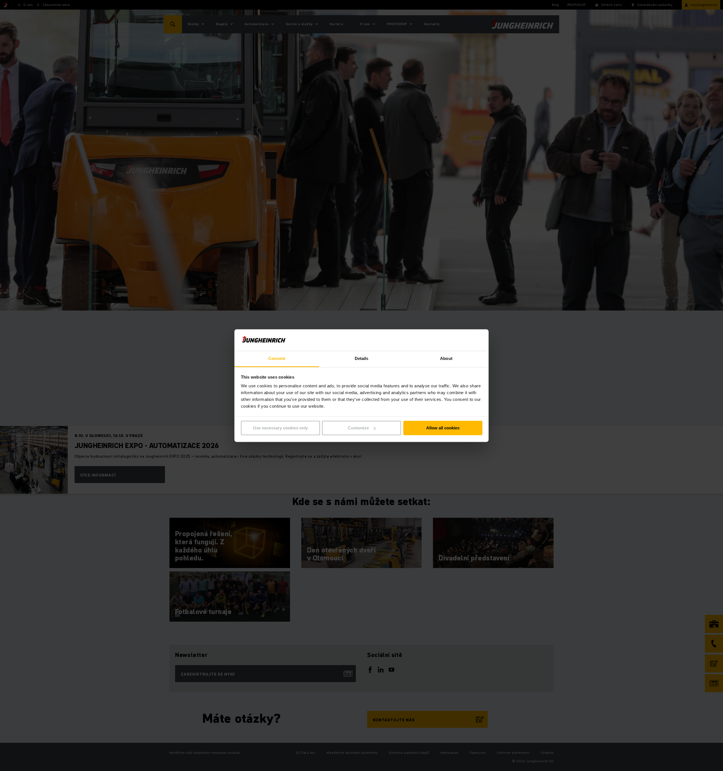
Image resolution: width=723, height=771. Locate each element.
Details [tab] (362, 358)
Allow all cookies (443, 427)
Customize (358, 427)
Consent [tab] (276, 358)
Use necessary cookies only (280, 427)
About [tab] (446, 358)
